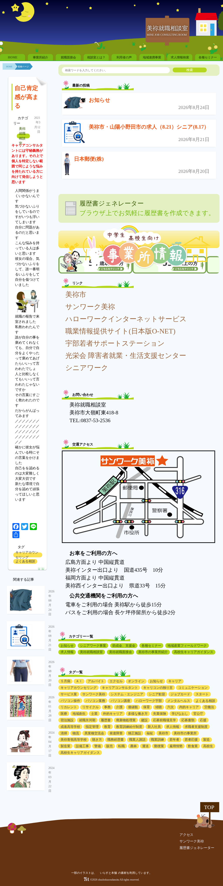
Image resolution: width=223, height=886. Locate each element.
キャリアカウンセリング (26, 555)
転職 (121, 746)
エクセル (116, 681)
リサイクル (90, 707)
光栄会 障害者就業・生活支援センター (125, 355)
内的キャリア (189, 707)
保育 (146, 707)
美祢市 (75, 294)
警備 (97, 746)
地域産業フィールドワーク (187, 645)
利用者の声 (124, 57)
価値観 (133, 707)
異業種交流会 (94, 733)
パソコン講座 (120, 700)
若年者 (174, 739)
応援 (203, 720)
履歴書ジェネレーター (196, 848)
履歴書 (106, 720)
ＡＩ (79, 681)
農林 (133, 746)
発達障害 (116, 733)
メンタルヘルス (178, 700)
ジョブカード (180, 694)
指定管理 (92, 726)
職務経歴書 (115, 739)
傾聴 (158, 707)
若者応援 (191, 739)
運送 (145, 746)
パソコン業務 (95, 700)
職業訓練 (157, 739)
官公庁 (198, 713)
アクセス (186, 835)
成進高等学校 (70, 726)
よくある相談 (25, 561)
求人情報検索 (180, 57)
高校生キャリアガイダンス (193, 652)
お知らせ (99, 100)
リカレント (69, 707)
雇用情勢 (175, 746)
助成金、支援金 (123, 645)
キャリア (174, 681)
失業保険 (159, 713)
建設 (144, 720)
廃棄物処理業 (126, 720)
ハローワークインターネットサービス (126, 319)
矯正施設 (134, 733)
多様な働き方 (138, 713)
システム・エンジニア (127, 694)
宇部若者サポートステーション (115, 343)
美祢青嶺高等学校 (74, 739)
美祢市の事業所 (185, 733)
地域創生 (79, 713)
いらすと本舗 (109, 872)
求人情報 (67, 652)
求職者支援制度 (196, 726)
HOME (12, 57)
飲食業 (193, 746)
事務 (107, 707)
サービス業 (69, 694)
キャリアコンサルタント (120, 687)
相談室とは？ (96, 57)
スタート (202, 694)
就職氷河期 (87, 720)
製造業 (65, 746)
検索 (189, 70)
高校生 (208, 746)
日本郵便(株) (89, 159)
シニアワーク (86, 368)
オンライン (136, 681)
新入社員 (154, 726)
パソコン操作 (70, 700)
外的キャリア (113, 713)
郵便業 (159, 746)
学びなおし (180, 713)
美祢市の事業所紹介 (153, 652)
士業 (94, 713)
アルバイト (96, 681)
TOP (209, 807)
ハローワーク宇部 (149, 700)
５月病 (65, 681)
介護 (119, 707)
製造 (206, 739)
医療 (64, 713)
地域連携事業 (152, 57)
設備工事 (82, 746)
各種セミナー (208, 57)
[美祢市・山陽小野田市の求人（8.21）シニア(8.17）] (74, 133)
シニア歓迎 (157, 694)
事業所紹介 (40, 57)
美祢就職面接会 (120, 652)
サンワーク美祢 (90, 307)
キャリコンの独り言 (158, 687)
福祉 (150, 733)
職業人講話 (137, 739)
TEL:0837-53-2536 (89, 420)
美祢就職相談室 (22, 136)
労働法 (209, 707)
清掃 (64, 733)
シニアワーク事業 (93, 645)
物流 (76, 733)
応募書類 (187, 720)
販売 (109, 746)
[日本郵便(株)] (67, 165)
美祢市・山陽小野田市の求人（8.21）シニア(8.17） (149, 127)
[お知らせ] (74, 104)
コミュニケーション (193, 687)
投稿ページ (23, 66)
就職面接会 (68, 57)
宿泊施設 (67, 720)
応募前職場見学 (164, 720)
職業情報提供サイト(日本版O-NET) (120, 331)
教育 (107, 726)
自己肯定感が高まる (27, 97)
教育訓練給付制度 (129, 726)
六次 (170, 707)
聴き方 (97, 739)
